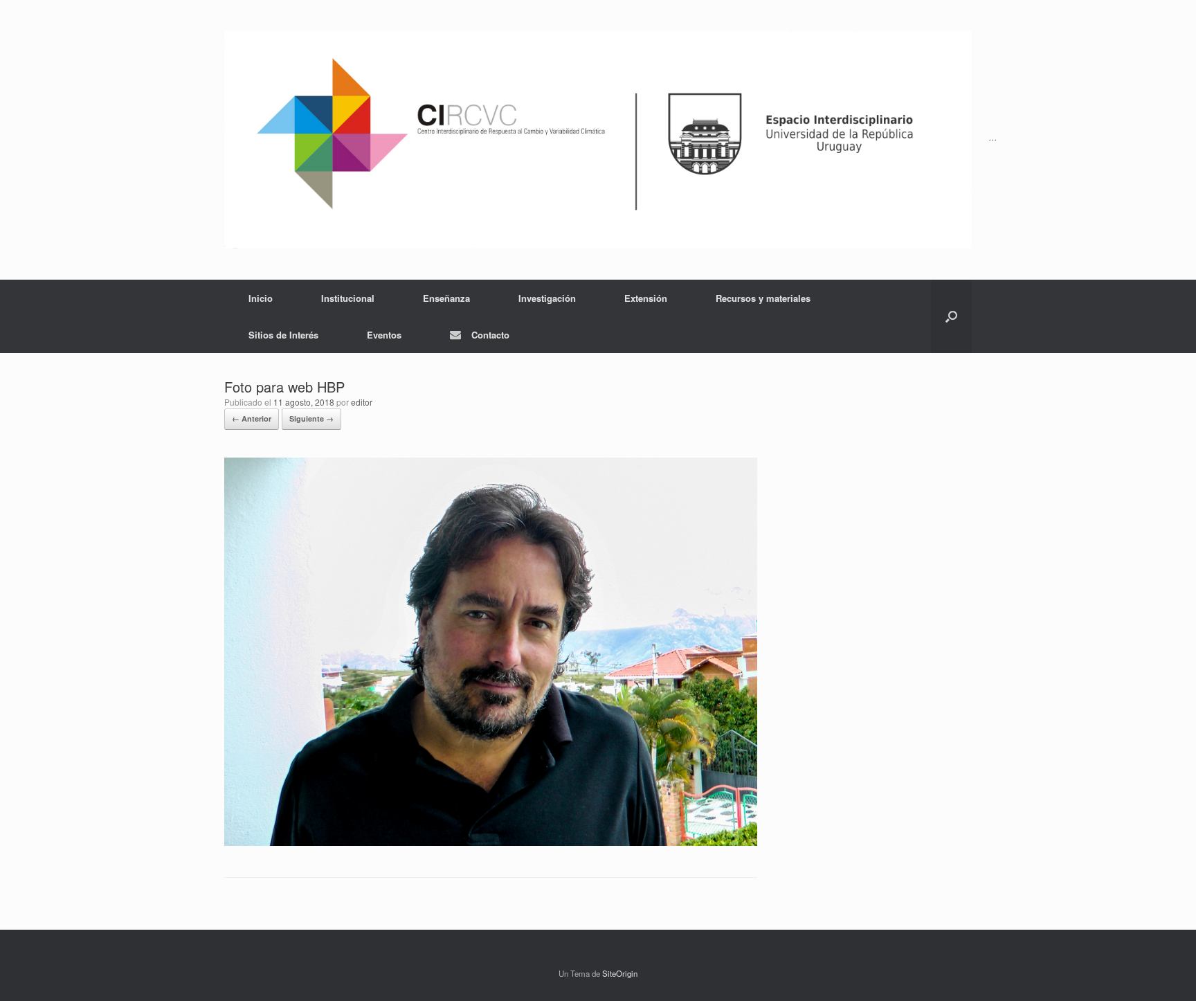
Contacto (490, 334)
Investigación (547, 298)
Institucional (347, 298)
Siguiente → (311, 418)
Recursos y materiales (763, 298)
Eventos (384, 334)
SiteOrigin (619, 973)
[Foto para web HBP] (490, 842)
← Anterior (251, 418)
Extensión (645, 298)
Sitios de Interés (283, 334)
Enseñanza (446, 298)
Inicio (260, 298)
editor (361, 402)
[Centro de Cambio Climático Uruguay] (598, 140)
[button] (951, 316)
